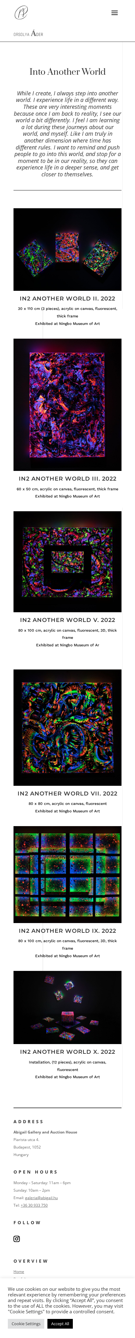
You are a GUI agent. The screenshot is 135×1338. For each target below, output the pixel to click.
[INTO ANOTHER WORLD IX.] (68, 921)
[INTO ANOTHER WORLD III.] (68, 469)
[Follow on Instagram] (16, 1239)
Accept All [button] (60, 1323)
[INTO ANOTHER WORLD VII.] (68, 784)
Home (19, 1271)
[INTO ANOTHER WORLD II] (68, 289)
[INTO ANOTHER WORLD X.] (68, 1042)
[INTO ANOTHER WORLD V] (68, 610)
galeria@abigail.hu (41, 1197)
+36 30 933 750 (34, 1205)
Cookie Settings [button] (26, 1323)
